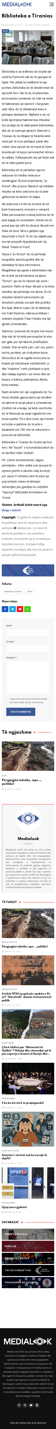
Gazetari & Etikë (10, 1151)
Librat (30, 591)
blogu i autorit (11, 510)
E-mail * (10, 641)
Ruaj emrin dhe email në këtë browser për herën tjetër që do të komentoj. (28, 701)
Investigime (8, 1043)
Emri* (9, 625)
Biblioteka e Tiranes (13, 591)
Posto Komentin (21, 712)
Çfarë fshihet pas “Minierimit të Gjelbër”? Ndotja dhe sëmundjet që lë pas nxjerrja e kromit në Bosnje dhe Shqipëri (26, 1051)
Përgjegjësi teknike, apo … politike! (22, 782)
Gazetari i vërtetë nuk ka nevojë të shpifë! (24, 1157)
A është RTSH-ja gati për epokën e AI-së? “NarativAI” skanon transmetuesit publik (26, 997)
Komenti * (11, 657)
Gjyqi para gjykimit (14, 1207)
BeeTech (41, 1423)
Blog (4, 776)
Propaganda (8, 1099)
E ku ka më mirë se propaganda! (23, 1103)
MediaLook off (9, 942)
